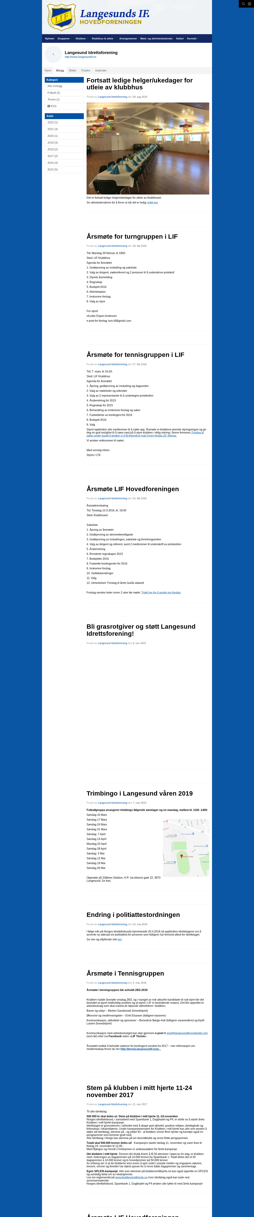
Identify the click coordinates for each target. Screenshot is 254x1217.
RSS (53, 106)
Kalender (101, 70)
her (119, 939)
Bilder (72, 70)
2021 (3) (53, 129)
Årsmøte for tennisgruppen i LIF (135, 354)
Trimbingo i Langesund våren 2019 (140, 793)
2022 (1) (53, 122)
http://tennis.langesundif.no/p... (140, 1049)
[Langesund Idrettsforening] (127, 17)
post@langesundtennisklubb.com (187, 1033)
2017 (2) (53, 156)
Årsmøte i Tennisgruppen (125, 973)
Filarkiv (85, 70)
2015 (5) (53, 169)
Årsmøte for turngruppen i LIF (132, 236)
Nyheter (49, 38)
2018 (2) (53, 149)
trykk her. (152, 202)
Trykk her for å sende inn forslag (160, 592)
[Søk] (243, 4)
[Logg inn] (249, 4)
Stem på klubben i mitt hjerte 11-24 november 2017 (139, 1091)
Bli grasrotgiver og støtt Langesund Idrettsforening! (141, 630)
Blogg (60, 70)
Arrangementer (128, 38)
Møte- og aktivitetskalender (156, 38)
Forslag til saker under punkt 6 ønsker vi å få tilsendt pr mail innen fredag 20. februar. (145, 434)
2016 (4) (53, 162)
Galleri (180, 38)
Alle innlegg (55, 86)
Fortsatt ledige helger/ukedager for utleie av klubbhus (140, 84)
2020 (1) (53, 135)
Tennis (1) (54, 99)
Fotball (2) (54, 92)
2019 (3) (53, 142)
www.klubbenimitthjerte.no (131, 1177)
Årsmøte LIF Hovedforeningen (133, 489)
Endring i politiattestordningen (133, 914)
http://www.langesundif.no (80, 56)
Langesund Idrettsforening (113, 96)
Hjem (48, 70)
